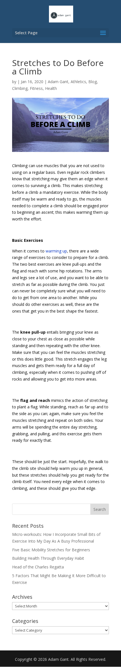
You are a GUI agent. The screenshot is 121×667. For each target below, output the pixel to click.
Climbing (20, 88)
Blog (92, 81)
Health (51, 88)
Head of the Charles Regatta (38, 567)
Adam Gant (58, 81)
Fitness (36, 88)
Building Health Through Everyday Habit (48, 558)
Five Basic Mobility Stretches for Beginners (51, 549)
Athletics (78, 81)
